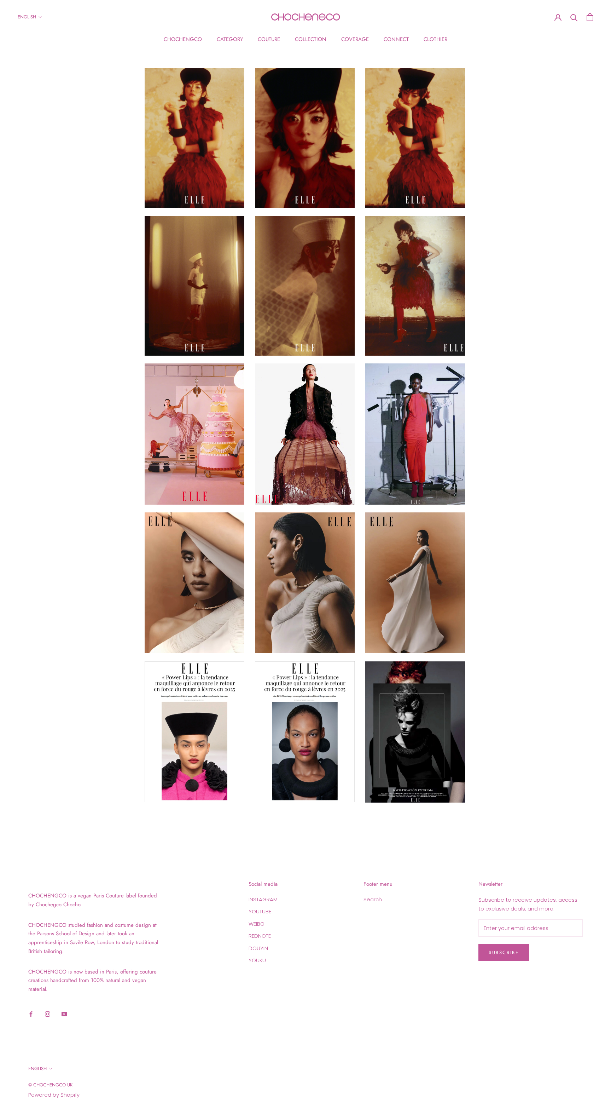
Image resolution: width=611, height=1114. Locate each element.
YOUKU (257, 960)
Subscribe (504, 952)
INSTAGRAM (263, 899)
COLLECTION (310, 39)
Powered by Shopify (54, 1094)
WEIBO (256, 924)
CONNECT (396, 39)
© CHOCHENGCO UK (50, 1084)
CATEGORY (230, 39)
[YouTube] (64, 1014)
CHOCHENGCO (183, 39)
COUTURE (269, 39)
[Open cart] (590, 17)
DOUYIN (258, 948)
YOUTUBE (260, 911)
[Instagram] (47, 1014)
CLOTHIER (435, 39)
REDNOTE (260, 936)
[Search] (574, 17)
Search (372, 899)
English (27, 16)
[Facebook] (31, 1014)
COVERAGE (355, 39)
